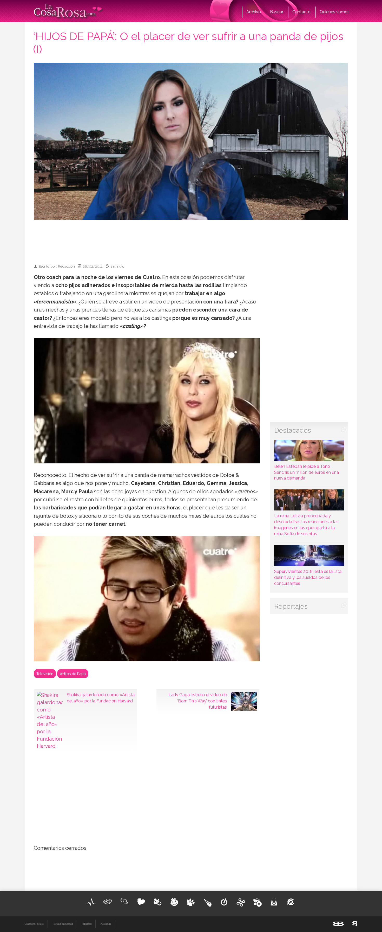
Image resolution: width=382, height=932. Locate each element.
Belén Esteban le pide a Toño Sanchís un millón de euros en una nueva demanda (306, 472)
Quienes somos (335, 11)
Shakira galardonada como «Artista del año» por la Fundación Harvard (101, 697)
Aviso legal (106, 924)
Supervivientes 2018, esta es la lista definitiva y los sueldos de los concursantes (307, 577)
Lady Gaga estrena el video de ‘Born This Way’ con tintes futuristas (197, 701)
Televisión (44, 673)
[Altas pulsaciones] (91, 902)
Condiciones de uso (34, 924)
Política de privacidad (63, 924)
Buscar (276, 11)
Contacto (301, 11)
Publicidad (86, 924)
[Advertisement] (191, 239)
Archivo (253, 11)
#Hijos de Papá (73, 673)
